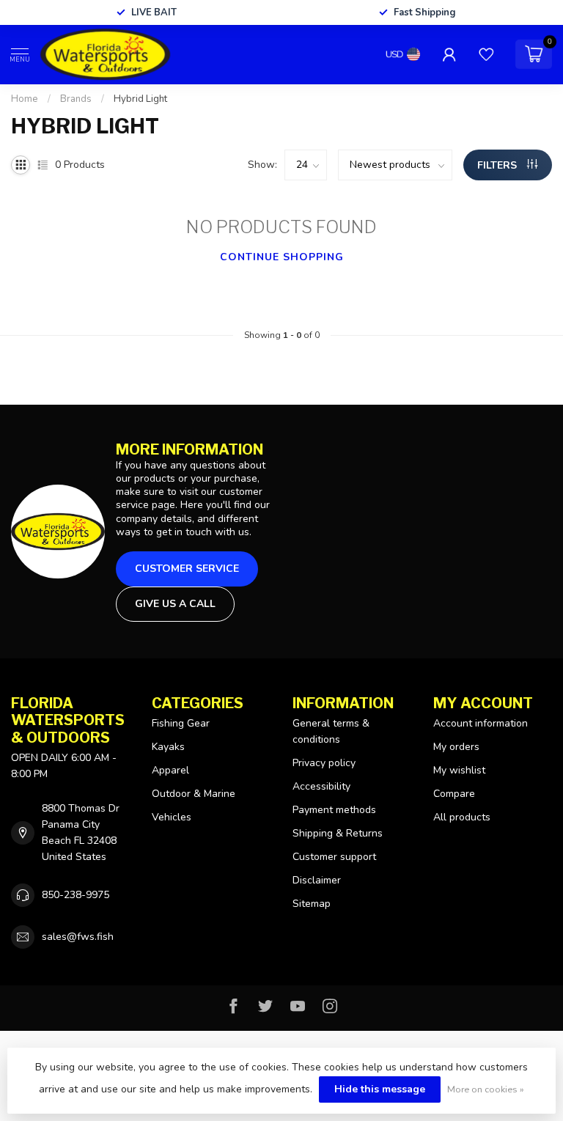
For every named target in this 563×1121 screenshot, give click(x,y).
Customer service (187, 569)
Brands (76, 99)
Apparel (170, 770)
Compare (454, 794)
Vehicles (171, 817)
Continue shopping (282, 257)
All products (461, 817)
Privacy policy (324, 763)
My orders (456, 747)
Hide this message (379, 1089)
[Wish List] (486, 54)
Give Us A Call (175, 604)
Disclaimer (316, 880)
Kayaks (168, 747)
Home (24, 99)
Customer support (334, 857)
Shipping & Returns (337, 833)
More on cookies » (485, 1089)
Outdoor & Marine (193, 794)
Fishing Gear (181, 723)
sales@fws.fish (78, 937)
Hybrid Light (140, 99)
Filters (498, 165)
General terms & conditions (330, 731)
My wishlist (459, 770)
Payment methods (334, 810)
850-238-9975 (75, 895)
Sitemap (311, 904)
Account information (480, 723)
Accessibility (321, 786)
